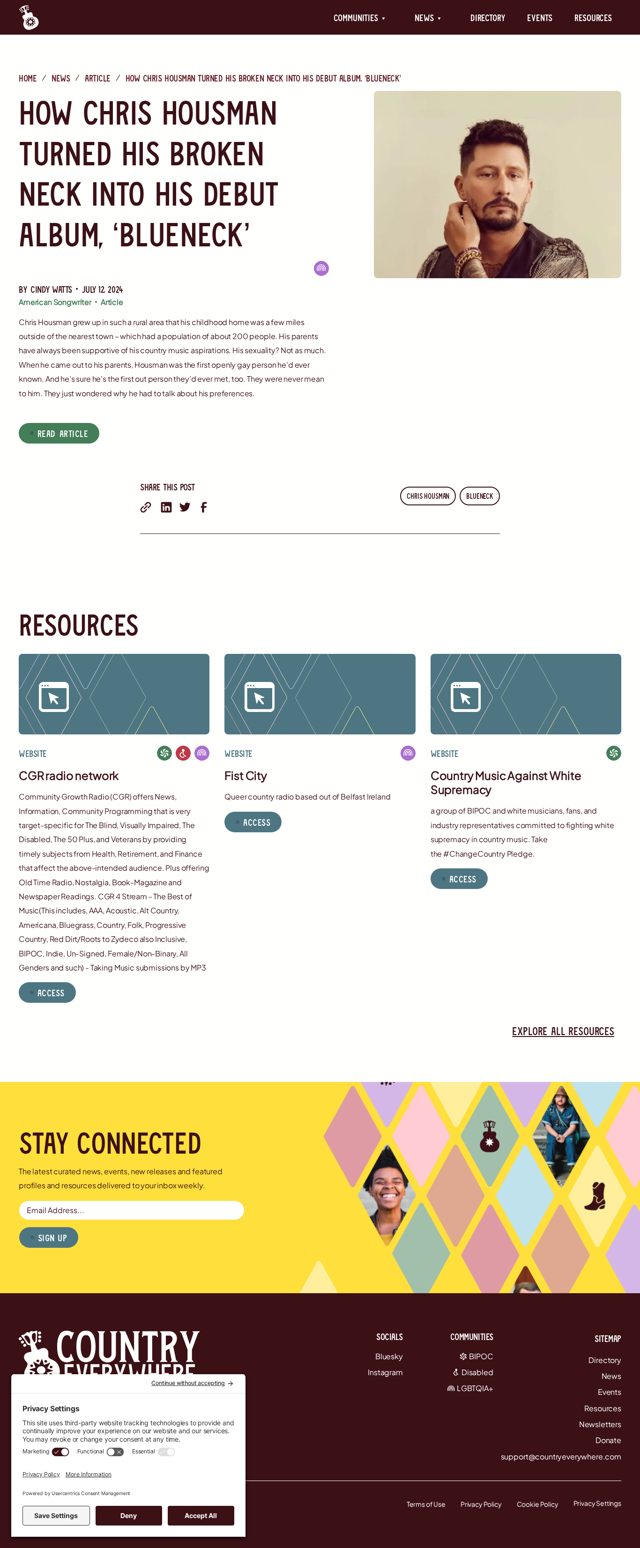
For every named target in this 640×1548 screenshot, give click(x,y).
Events (539, 17)
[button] (359, 17)
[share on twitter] (185, 507)
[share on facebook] (203, 507)
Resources (593, 17)
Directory (487, 17)
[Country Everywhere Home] (29, 17)
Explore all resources (563, 1030)
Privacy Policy (481, 1504)
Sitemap (608, 1338)
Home (28, 77)
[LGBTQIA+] (321, 268)
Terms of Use (426, 1504)
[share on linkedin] (166, 507)
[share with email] (145, 507)
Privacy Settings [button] (597, 1503)
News (61, 77)
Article (98, 77)
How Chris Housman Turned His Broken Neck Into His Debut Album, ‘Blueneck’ (263, 77)
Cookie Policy (537, 1504)
